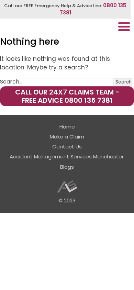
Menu (124, 27)
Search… (11, 82)
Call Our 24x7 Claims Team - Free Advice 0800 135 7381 (67, 96)
